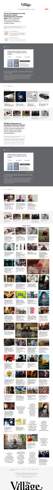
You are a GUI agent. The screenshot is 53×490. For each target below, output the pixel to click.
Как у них (5, 202)
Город (19, 9)
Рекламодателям (12, 470)
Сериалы (5, 251)
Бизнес (24, 9)
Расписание (5, 426)
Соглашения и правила (35, 469)
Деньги (5, 378)
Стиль (32, 9)
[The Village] (26, 5)
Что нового (17, 202)
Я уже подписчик (7, 46)
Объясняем (40, 235)
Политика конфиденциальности (14, 469)
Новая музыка (40, 410)
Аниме (16, 394)
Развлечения (27, 9)
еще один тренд (41, 362)
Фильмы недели (29, 378)
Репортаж (5, 235)
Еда (30, 9)
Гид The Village (17, 235)
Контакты (28, 469)
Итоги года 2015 (29, 202)
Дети (34, 9)
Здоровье (28, 235)
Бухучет (17, 251)
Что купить (28, 251)
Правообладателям (23, 469)
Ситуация (40, 394)
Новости (6, 11)
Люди (21, 9)
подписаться (25, 164)
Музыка (40, 378)
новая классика (6, 267)
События (28, 442)
